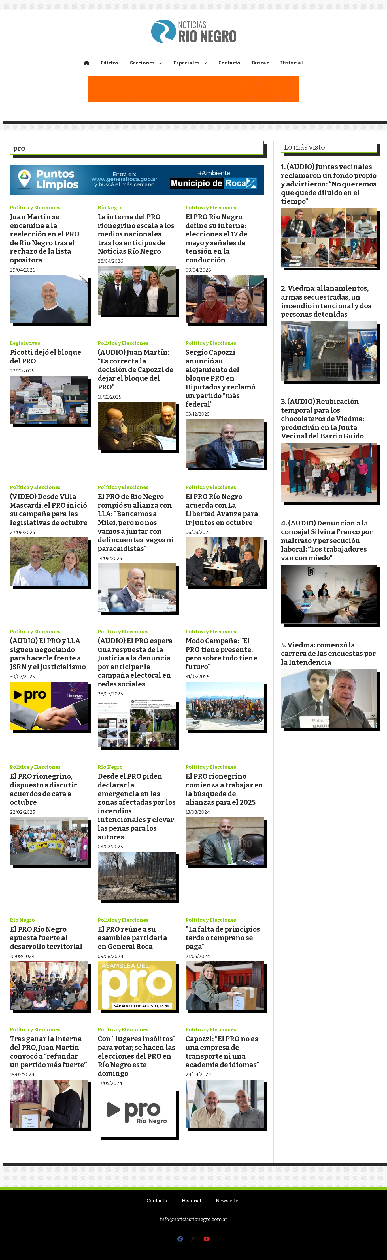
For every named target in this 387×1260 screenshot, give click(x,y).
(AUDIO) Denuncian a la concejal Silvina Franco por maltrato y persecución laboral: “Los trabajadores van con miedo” (327, 540)
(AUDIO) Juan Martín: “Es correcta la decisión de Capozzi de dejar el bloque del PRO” (135, 369)
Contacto (229, 63)
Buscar (260, 63)
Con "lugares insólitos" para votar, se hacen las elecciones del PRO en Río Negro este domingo (137, 1056)
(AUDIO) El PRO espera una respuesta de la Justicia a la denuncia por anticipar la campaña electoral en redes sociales (135, 662)
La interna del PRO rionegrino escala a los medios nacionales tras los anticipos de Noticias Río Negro (136, 234)
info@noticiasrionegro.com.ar (193, 1219)
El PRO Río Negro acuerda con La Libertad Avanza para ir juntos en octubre (222, 509)
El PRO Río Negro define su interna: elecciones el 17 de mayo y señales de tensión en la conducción (216, 238)
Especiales (186, 63)
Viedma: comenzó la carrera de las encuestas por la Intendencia (328, 653)
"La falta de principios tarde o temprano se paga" (223, 938)
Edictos (109, 63)
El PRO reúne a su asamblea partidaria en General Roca (132, 938)
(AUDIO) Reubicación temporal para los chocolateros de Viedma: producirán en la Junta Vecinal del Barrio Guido (322, 418)
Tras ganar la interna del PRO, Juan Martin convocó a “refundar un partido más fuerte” (48, 1052)
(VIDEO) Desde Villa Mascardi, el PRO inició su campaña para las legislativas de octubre (49, 509)
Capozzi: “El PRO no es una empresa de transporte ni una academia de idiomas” (222, 1052)
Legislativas (25, 343)
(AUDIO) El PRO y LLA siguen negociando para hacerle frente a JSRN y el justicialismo (48, 654)
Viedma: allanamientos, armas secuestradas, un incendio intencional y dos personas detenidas (326, 301)
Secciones (142, 63)
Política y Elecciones (35, 208)
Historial (291, 63)
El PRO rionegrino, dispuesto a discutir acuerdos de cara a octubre (43, 789)
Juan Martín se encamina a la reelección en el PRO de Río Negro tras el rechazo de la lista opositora (44, 238)
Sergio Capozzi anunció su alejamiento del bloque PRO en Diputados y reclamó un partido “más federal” (220, 378)
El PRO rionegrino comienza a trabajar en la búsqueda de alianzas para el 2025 (224, 789)
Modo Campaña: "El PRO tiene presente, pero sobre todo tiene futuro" (221, 654)
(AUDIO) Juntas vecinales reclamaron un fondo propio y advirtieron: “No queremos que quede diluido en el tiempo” (329, 184)
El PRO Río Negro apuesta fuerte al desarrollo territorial (46, 938)
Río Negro (110, 208)
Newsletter (228, 1201)
